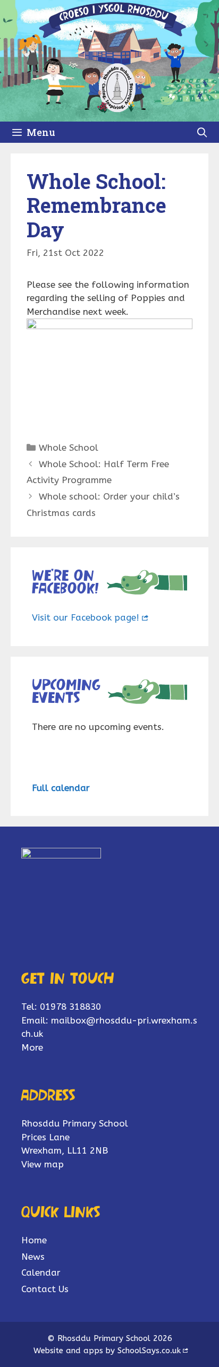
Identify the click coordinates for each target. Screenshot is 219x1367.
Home (34, 1240)
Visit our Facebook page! (85, 617)
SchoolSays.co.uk (149, 1350)
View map (42, 1164)
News (33, 1256)
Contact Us (45, 1289)
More (32, 1047)
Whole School (68, 447)
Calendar (41, 1272)
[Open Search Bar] (202, 132)
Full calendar (61, 788)
